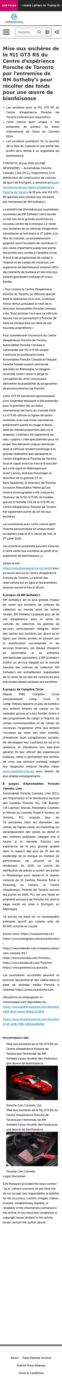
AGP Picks (9, 5)
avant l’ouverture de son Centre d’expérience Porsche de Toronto (31, 187)
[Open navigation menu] (6, 32)
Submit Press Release (31, 1365)
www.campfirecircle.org (18, 771)
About (15, 1358)
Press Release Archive (36, 1358)
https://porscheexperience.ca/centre (27, 568)
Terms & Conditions (31, 1373)
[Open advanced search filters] (47, 32)
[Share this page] (56, 32)
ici (41, 555)
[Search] (39, 32)
